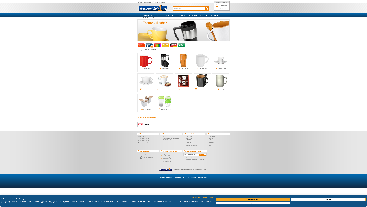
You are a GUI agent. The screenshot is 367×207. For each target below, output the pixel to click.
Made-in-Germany (205, 15)
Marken (216, 15)
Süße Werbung (166, 157)
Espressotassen (222, 68)
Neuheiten (182, 15)
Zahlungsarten (168, 134)
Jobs (210, 139)
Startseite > (140, 17)
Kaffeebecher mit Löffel (203, 89)
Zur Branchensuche (148, 157)
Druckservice (189, 138)
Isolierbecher (165, 68)
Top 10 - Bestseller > (148, 17)
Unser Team (212, 136)
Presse (210, 145)
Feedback (188, 142)
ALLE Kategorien (146, 15)
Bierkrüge (221, 89)
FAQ (187, 141)
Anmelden (218, 2)
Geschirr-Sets (184, 89)
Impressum (211, 142)
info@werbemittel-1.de (145, 142)
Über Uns (211, 138)
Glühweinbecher (203, 68)
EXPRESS (159, 15)
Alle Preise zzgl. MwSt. (201, 177)
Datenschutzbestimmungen (199, 197)
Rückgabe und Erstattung (192, 145)
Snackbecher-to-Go (166, 109)
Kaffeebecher (146, 68)
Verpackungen (147, 109)
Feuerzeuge (166, 160)
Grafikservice (189, 136)
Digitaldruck (193, 15)
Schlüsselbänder (167, 161)
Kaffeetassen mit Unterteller (165, 89)
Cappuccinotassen (147, 89)
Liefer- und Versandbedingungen (193, 144)
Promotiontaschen (167, 158)
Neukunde (224, 2)
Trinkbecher (184, 68)
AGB (210, 141)
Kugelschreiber (171, 15)
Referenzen (188, 139)
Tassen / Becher (167, 155)
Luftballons (165, 162)
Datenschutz (212, 144)
